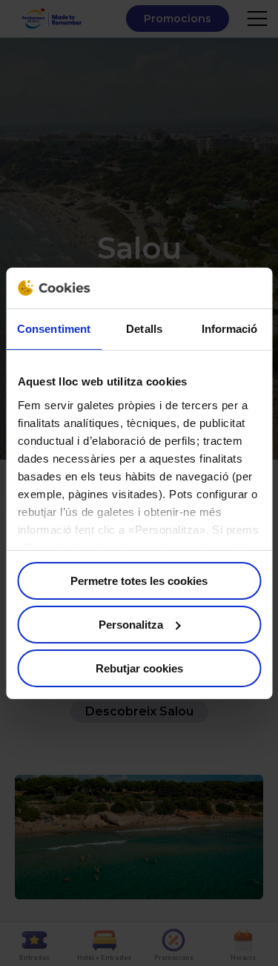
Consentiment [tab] (53, 328)
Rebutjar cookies (139, 667)
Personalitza (131, 624)
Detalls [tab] (144, 328)
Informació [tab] (230, 328)
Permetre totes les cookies (139, 581)
